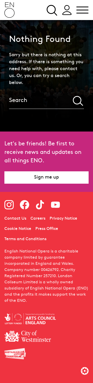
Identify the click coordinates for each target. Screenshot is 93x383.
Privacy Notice (63, 219)
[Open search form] (51, 10)
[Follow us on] (9, 204)
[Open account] (67, 10)
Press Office (46, 229)
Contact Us (15, 219)
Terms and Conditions (25, 239)
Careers (37, 219)
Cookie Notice (17, 229)
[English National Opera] (9, 10)
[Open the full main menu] (82, 10)
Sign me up (46, 177)
